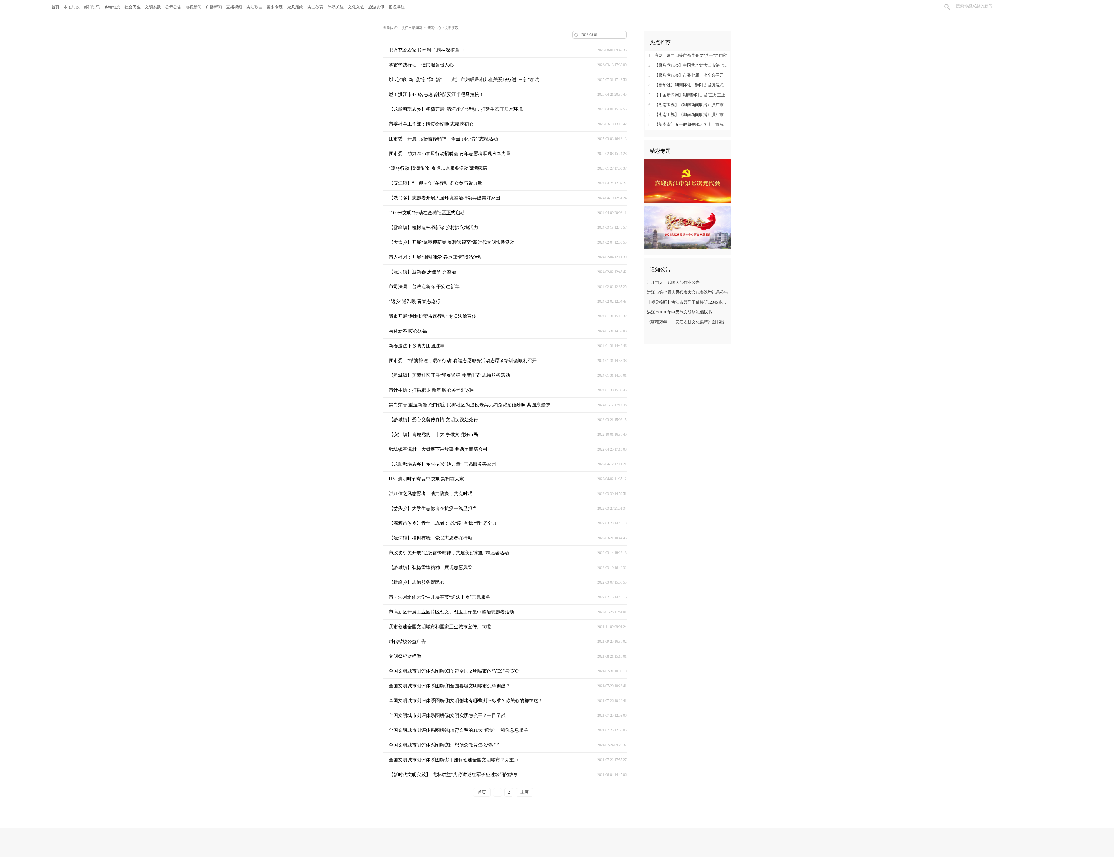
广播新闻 (214, 7)
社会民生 (132, 7)
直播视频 (234, 7)
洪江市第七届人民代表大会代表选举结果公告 (687, 292)
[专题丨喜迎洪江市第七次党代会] (687, 181)
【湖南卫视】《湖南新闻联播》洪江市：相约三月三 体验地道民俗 (689, 105)
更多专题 (275, 7)
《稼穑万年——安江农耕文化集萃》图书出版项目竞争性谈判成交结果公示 (688, 322)
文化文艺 (356, 7)
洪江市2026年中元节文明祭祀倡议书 (679, 312)
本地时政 (72, 7)
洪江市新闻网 (412, 28)
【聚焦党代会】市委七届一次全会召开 (686, 75)
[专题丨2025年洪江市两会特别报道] (687, 227)
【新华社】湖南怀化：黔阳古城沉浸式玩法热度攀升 (689, 85)
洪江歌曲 (254, 7)
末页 (524, 792)
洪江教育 (315, 7)
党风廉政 (295, 7)
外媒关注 (336, 7)
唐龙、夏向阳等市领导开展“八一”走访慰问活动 (689, 55)
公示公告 (173, 7)
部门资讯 (92, 7)
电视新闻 (193, 7)
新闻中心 (434, 28)
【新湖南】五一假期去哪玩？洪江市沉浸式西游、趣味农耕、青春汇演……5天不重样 (689, 124)
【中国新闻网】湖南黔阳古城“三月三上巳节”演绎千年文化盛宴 (689, 95)
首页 (55, 7)
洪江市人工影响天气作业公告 (673, 282)
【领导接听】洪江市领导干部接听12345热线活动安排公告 (688, 302)
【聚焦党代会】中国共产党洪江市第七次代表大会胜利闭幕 (689, 65)
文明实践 (153, 7)
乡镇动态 (112, 7)
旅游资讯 (376, 7)
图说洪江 (396, 7)
